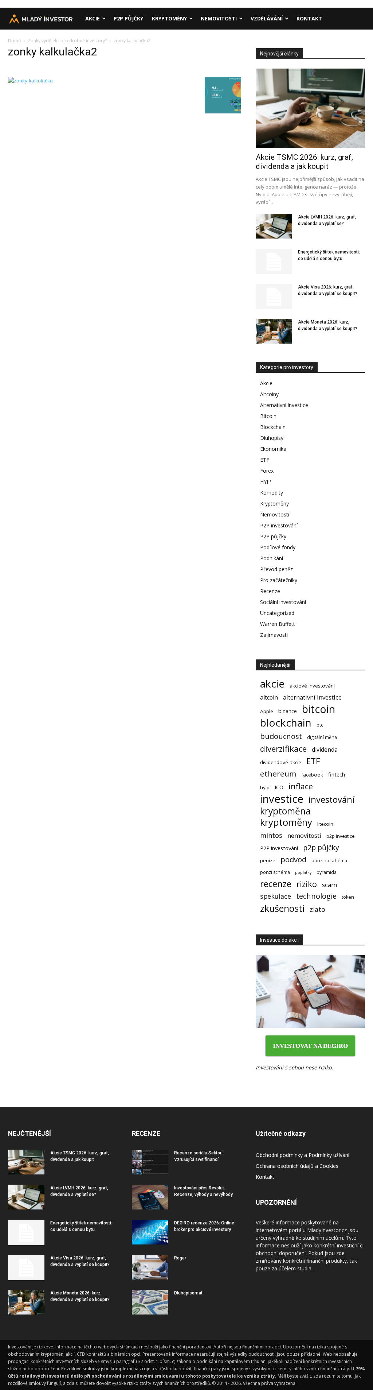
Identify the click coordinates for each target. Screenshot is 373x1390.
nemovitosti (304, 835)
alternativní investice (312, 697)
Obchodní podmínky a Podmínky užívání (302, 1154)
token (348, 897)
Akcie (92, 18)
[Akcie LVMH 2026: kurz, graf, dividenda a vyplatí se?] (274, 226)
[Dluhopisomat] (150, 1302)
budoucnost (281, 736)
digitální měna (322, 737)
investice (281, 799)
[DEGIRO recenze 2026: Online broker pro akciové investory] (150, 1232)
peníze (267, 860)
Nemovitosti (219, 18)
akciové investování (312, 685)
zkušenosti (282, 908)
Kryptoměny (169, 18)
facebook (312, 774)
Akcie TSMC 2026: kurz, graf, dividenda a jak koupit (304, 162)
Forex (267, 470)
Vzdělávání (267, 18)
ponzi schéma (275, 872)
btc (320, 724)
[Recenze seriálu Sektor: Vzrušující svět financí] (150, 1162)
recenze (275, 884)
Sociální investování (283, 602)
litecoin (325, 824)
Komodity (271, 492)
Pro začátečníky (278, 580)
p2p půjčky (321, 847)
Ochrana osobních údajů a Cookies (297, 1165)
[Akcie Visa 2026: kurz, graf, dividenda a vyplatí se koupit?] (274, 296)
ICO (279, 787)
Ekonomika (273, 448)
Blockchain (273, 426)
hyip (265, 787)
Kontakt (309, 18)
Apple (266, 711)
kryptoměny (286, 822)
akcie (272, 684)
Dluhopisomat (188, 1293)
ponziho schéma (329, 860)
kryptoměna (285, 811)
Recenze (270, 591)
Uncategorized (277, 612)
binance (287, 711)
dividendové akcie (280, 762)
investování (331, 800)
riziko (307, 884)
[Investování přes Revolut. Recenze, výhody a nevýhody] (150, 1197)
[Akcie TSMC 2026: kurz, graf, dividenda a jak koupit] (310, 108)
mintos (271, 835)
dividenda (325, 750)
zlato (317, 909)
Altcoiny (269, 394)
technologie (316, 896)
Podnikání (271, 558)
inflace (300, 786)
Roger (180, 1258)
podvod (293, 859)
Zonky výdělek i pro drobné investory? (67, 41)
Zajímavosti (274, 634)
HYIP (265, 481)
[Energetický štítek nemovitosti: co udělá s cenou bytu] (274, 261)
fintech (336, 774)
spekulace (275, 896)
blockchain (285, 723)
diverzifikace (283, 748)
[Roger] (150, 1267)
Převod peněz (276, 569)
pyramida (327, 872)
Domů (14, 41)
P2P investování (279, 525)
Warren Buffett (277, 623)
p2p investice (340, 836)
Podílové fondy (277, 547)
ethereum (278, 774)
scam (329, 884)
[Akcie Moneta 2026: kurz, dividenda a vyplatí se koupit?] (274, 331)
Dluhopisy (271, 437)
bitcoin (318, 709)
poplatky (303, 872)
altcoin (269, 697)
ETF (264, 459)
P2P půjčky (128, 18)
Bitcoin (268, 416)
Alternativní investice (284, 405)
